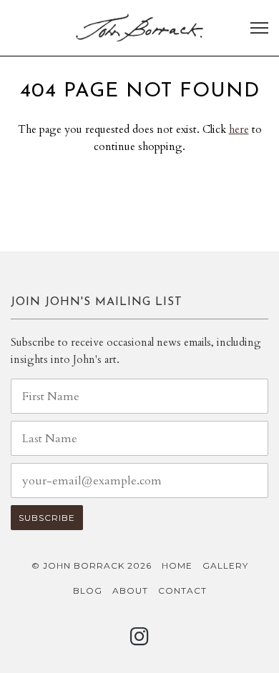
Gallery (225, 565)
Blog (87, 590)
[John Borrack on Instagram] (140, 640)
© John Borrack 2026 (91, 565)
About (130, 590)
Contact (182, 590)
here (239, 129)
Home (177, 565)
